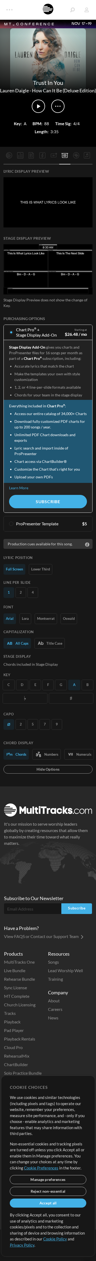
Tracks (10, 1013)
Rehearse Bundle (19, 979)
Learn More (18, 488)
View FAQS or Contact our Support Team (41, 936)
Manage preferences (47, 1179)
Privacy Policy (22, 1245)
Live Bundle (14, 970)
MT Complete (16, 996)
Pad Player (14, 1030)
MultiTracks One (19, 961)
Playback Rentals (19, 1038)
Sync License (15, 987)
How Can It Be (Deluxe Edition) (64, 90)
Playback (12, 1021)
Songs (53, 961)
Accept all (48, 1203)
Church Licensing (19, 1004)
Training (55, 979)
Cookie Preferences (41, 1167)
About (54, 1000)
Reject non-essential (48, 1191)
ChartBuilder (16, 1064)
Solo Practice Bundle (23, 1072)
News (53, 1017)
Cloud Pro (13, 1047)
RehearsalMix (16, 1055)
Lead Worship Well (65, 970)
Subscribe (48, 501)
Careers (55, 1009)
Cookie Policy (55, 1238)
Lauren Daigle (14, 90)
